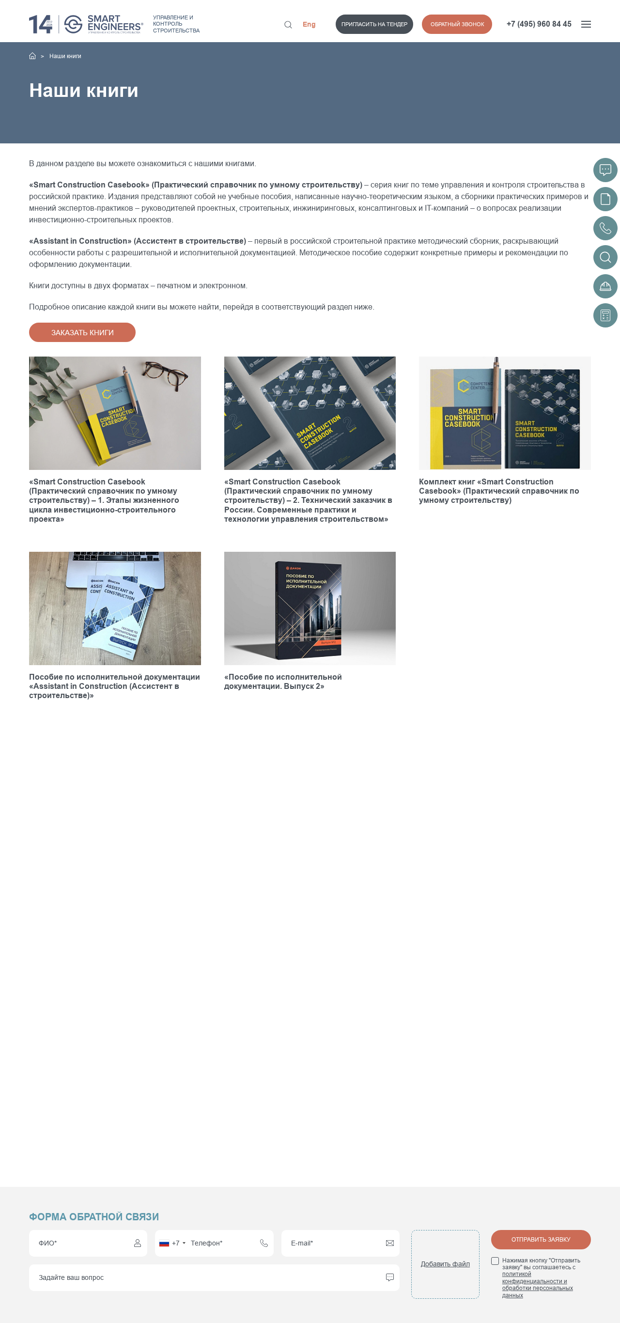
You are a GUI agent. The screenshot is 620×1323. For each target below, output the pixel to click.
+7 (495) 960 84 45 (539, 24)
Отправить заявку (541, 1239)
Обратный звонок (457, 24)
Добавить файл (445, 1264)
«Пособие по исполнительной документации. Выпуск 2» (283, 681)
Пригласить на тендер (374, 24)
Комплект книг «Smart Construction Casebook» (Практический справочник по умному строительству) (499, 491)
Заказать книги (82, 332)
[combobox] (171, 1243)
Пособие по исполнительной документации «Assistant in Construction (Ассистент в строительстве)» (114, 686)
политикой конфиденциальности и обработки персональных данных (537, 1284)
